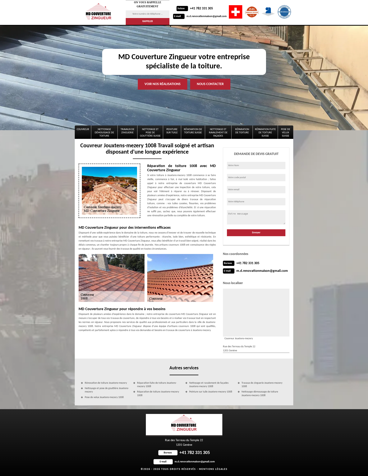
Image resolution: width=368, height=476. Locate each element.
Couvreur (83, 129)
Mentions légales (213, 469)
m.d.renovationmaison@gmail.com (200, 16)
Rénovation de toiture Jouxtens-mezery (106, 383)
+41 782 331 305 (195, 8)
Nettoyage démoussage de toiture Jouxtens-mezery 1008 (260, 393)
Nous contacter (210, 84)
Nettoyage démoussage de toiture (104, 132)
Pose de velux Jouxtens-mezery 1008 (104, 397)
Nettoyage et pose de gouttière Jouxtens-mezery (107, 390)
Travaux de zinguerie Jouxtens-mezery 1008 (262, 385)
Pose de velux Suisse (285, 132)
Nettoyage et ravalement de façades (218, 132)
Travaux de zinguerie (127, 131)
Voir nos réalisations (163, 84)
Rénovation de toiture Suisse (193, 131)
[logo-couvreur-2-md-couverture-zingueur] (99, 12)
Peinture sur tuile (172, 131)
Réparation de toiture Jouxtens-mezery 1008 (158, 393)
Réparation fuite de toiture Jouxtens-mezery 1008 (157, 385)
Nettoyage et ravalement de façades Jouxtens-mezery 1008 (208, 385)
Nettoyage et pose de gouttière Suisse (150, 132)
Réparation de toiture (242, 131)
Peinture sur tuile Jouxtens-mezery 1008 (210, 391)
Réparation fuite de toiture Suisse (265, 132)
